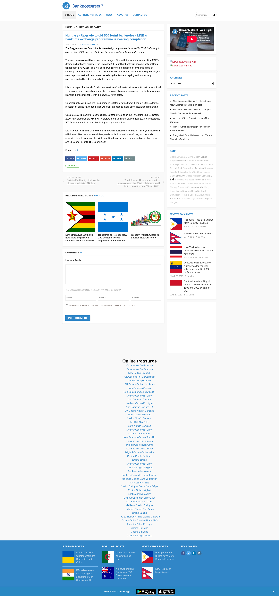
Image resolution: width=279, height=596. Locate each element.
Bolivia (204, 157)
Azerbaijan (175, 164)
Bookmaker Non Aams (139, 471)
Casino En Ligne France (139, 535)
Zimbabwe (180, 175)
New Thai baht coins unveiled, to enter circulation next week (198, 250)
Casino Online (139, 460)
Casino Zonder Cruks (139, 433)
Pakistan (200, 179)
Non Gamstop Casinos (139, 399)
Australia (199, 187)
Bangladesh (188, 168)
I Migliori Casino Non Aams (140, 509)
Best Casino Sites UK (139, 414)
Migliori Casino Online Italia (139, 452)
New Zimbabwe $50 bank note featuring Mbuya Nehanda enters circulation (80, 238)
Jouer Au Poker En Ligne (139, 524)
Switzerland (181, 183)
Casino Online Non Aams (139, 501)
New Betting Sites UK (139, 373)
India (173, 179)
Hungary (72, 166)
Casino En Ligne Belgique (139, 467)
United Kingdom (193, 176)
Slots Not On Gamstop (139, 426)
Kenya (192, 198)
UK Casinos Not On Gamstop (139, 377)
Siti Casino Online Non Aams (140, 384)
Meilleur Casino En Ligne (139, 395)
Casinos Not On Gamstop (139, 365)
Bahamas (199, 183)
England (208, 198)
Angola (185, 198)
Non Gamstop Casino (139, 380)
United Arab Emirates (200, 195)
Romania (182, 187)
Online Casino (139, 513)
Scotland (201, 191)
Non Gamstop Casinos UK (139, 407)
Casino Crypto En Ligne (139, 456)
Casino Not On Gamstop (139, 418)
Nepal (208, 183)
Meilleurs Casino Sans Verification (139, 479)
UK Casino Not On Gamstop (139, 411)
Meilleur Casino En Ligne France (139, 475)
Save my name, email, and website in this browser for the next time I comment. (101, 305)
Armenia (190, 161)
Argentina (199, 168)
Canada (191, 187)
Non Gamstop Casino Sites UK (139, 392)
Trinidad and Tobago (186, 180)
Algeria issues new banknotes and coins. (125, 555)
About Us (122, 15)
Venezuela (207, 175)
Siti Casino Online (139, 482)
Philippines (176, 198)
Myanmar (182, 157)
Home (70, 15)
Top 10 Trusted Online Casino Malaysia (139, 516)
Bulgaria (174, 161)
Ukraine (182, 160)
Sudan (197, 157)
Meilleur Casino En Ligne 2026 (139, 498)
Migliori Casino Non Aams (139, 445)
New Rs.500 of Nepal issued (198, 233)
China (194, 191)
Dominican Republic (179, 195)
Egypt (190, 157)
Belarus (181, 172)
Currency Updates (90, 15)
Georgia (174, 157)
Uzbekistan (193, 164)
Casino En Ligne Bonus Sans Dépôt (139, 486)
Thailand (200, 198)
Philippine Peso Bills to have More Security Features (164, 555)
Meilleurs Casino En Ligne (139, 505)
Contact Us (140, 15)
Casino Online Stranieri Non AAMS (139, 520)
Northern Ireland (202, 160)
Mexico (191, 183)
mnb (76, 150)
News (109, 15)
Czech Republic (183, 191)
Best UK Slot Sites (139, 422)
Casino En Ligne (139, 528)
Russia (184, 164)
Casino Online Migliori (139, 490)
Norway (173, 187)
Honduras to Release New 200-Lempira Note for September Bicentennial (112, 238)
